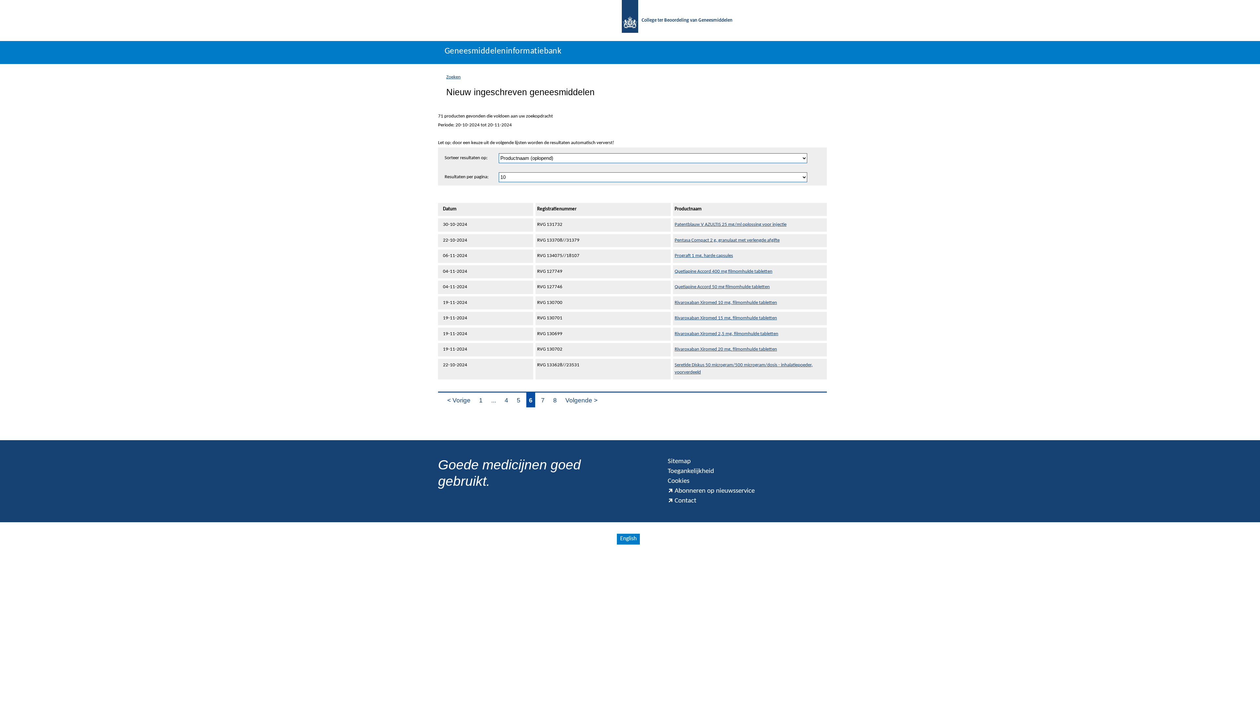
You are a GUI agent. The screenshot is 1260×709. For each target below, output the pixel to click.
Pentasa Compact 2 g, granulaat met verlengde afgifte (727, 240)
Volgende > (581, 400)
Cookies (678, 481)
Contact (685, 500)
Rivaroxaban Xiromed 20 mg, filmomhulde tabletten (726, 349)
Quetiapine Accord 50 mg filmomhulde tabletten (722, 287)
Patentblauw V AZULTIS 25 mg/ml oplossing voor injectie (731, 224)
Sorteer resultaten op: (466, 158)
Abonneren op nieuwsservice (715, 490)
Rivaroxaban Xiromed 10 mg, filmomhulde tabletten (726, 302)
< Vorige (459, 400)
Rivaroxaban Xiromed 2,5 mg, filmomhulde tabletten (726, 334)
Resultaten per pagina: (467, 177)
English (628, 539)
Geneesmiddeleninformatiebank (503, 51)
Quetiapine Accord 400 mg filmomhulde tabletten (723, 271)
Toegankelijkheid (691, 471)
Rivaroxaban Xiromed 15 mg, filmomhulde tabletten (726, 318)
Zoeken (453, 77)
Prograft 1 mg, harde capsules (704, 255)
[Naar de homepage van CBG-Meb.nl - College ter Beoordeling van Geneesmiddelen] (630, 20)
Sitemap (679, 461)
